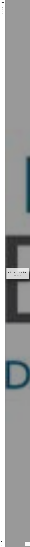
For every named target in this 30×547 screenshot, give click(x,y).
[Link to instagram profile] (1, 543)
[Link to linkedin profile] (1, 545)
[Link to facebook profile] (1, 541)
